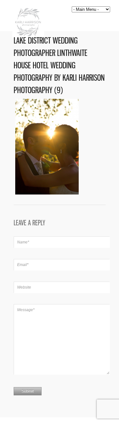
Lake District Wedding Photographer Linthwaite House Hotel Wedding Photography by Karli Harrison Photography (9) (59, 65)
